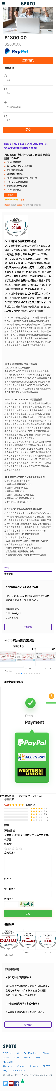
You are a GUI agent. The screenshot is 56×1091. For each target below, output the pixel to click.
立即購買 (28, 60)
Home (7, 143)
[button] (16, 673)
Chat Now (36, 796)
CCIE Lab (19, 143)
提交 (28, 130)
